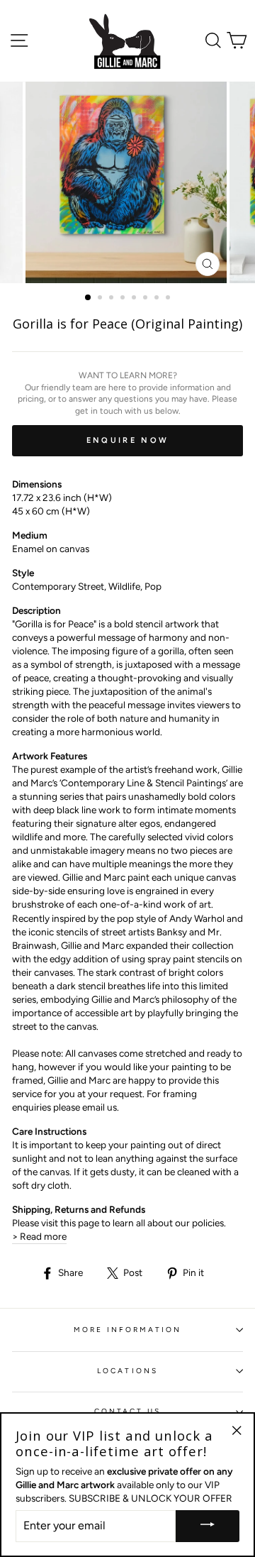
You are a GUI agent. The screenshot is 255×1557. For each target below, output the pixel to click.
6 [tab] (146, 298)
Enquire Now (127, 440)
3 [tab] (112, 298)
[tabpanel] (128, 182)
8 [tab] (169, 298)
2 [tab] (101, 298)
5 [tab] (135, 298)
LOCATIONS (127, 1370)
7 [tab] (158, 298)
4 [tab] (124, 298)
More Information (128, 1329)
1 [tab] (88, 298)
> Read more (39, 1236)
